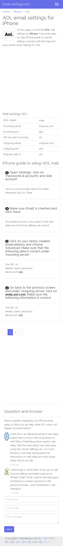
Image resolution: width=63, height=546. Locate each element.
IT (46, 542)
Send (9, 529)
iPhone (17, 11)
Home (6, 11)
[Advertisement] (31, 78)
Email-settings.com (16, 4)
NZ (29, 542)
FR (35, 542)
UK (51, 538)
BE (6, 542)
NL (39, 538)
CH (23, 542)
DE (12, 542)
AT (17, 542)
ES (40, 542)
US (45, 538)
